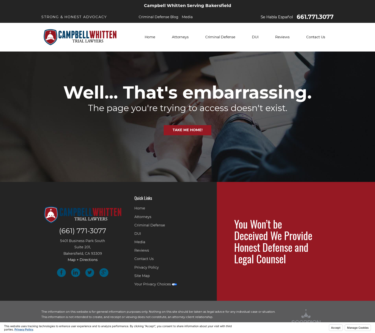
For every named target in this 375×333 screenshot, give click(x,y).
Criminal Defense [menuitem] (220, 37)
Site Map (142, 276)
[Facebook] (61, 272)
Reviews (141, 250)
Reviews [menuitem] (282, 37)
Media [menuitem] (187, 17)
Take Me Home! (187, 130)
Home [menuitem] (150, 37)
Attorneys (142, 217)
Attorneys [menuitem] (180, 37)
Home (139, 208)
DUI (137, 233)
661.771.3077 (315, 17)
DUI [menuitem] (255, 37)
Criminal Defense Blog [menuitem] (158, 17)
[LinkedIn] (75, 272)
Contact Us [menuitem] (315, 37)
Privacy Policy (146, 267)
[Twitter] (89, 272)
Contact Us (144, 259)
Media (139, 242)
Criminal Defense (149, 225)
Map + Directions (83, 260)
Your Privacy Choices (153, 284)
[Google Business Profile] (103, 272)
